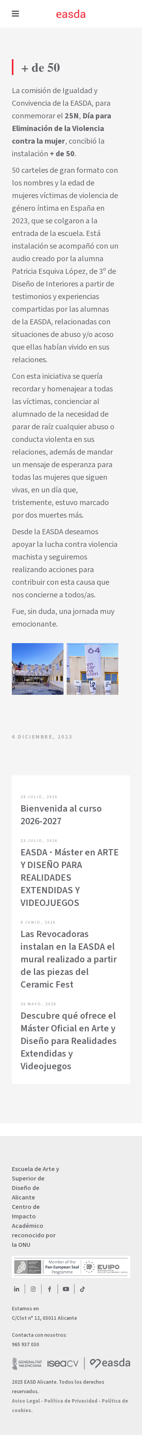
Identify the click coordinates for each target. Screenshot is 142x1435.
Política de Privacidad (70, 1401)
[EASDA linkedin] (16, 1289)
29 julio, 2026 (39, 797)
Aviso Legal (26, 1401)
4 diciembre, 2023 (42, 737)
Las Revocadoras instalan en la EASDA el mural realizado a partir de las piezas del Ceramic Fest (69, 959)
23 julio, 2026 (39, 841)
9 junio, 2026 (38, 922)
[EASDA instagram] (33, 1289)
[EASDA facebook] (49, 1289)
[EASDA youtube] (66, 1289)
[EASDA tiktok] (82, 1289)
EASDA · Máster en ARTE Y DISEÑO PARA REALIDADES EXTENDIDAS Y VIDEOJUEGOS (70, 878)
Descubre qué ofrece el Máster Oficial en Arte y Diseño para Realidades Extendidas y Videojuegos (69, 1041)
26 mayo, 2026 (38, 1004)
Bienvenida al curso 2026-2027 (61, 815)
